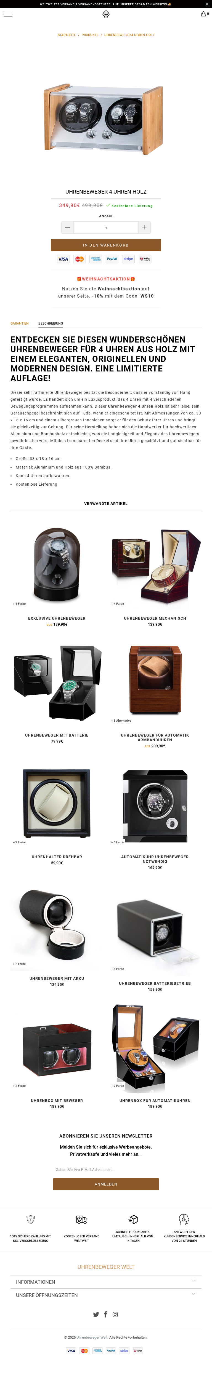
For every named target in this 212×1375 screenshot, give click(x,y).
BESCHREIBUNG (50, 323)
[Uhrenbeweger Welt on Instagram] (115, 1315)
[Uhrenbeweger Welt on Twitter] (96, 1315)
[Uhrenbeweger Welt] (106, 13)
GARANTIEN (19, 323)
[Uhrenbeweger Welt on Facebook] (106, 1315)
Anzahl (106, 216)
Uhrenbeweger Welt (91, 1337)
